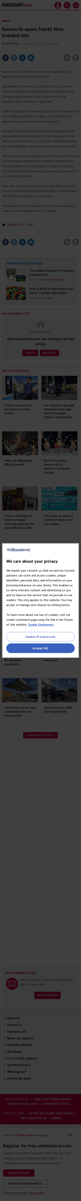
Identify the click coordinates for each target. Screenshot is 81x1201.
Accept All (40, 648)
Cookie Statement (41, 624)
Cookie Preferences (40, 637)
